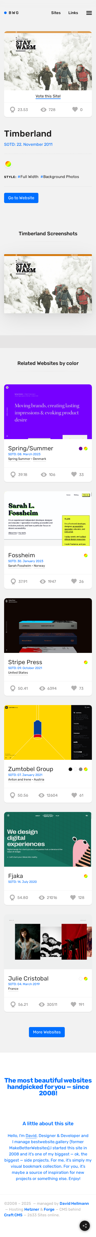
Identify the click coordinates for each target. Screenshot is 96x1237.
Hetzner (31, 1209)
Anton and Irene (19, 779)
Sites (56, 12)
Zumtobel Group (30, 769)
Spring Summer (19, 459)
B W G (14, 12)
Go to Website (21, 197)
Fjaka (15, 875)
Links (73, 12)
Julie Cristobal (28, 978)
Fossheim (21, 555)
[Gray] (81, 769)
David (31, 1135)
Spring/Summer (30, 448)
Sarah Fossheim (19, 565)
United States (18, 672)
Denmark (39, 459)
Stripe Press (25, 662)
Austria (39, 779)
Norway (39, 565)
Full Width (29, 176)
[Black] (70, 769)
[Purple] (81, 449)
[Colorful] (8, 164)
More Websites (47, 1032)
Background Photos (61, 176)
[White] (75, 769)
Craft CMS (13, 1215)
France (13, 988)
